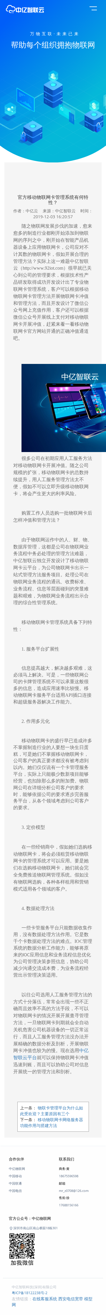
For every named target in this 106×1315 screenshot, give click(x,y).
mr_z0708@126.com (74, 1190)
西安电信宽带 (70, 1298)
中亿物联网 (17, 1168)
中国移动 (15, 1176)
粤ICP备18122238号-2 (29, 1292)
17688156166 (68, 1205)
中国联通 (15, 1183)
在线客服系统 (44, 1298)
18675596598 (68, 1176)
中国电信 (15, 1190)
